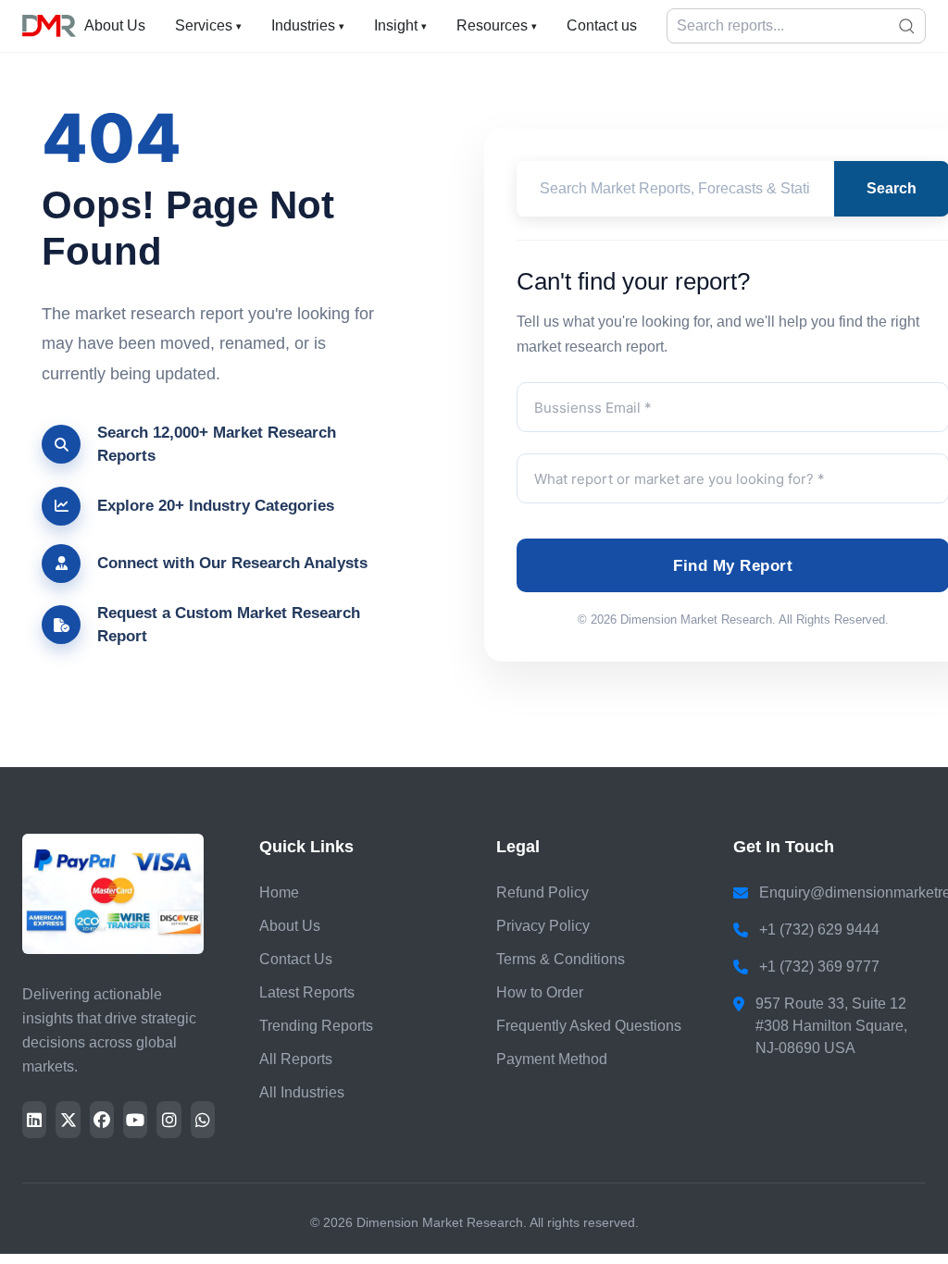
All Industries (301, 1092)
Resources (496, 25)
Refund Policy (542, 892)
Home (279, 892)
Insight (400, 25)
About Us (114, 25)
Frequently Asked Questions (588, 1026)
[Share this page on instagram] (168, 1119)
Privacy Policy (543, 926)
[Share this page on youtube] (135, 1119)
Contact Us (295, 959)
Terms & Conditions (560, 959)
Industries (307, 25)
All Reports (295, 1059)
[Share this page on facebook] (102, 1119)
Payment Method (551, 1059)
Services (208, 25)
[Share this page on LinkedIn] (34, 1119)
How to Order (539, 992)
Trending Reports (316, 1026)
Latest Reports (307, 992)
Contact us (602, 25)
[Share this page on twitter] (68, 1119)
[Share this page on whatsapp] (203, 1119)
